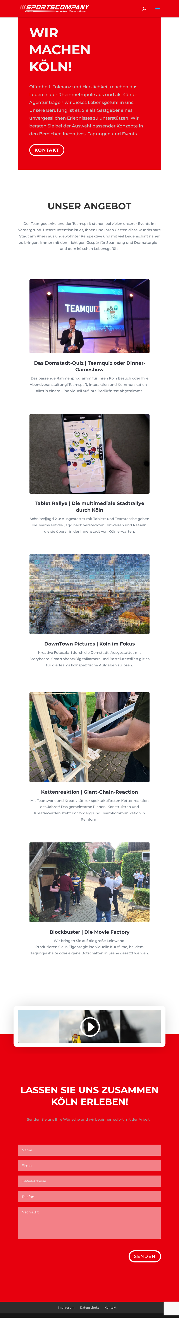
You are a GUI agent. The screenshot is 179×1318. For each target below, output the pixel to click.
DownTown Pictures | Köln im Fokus (89, 644)
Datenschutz (89, 1307)
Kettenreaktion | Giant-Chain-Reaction (89, 792)
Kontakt (46, 150)
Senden (145, 1256)
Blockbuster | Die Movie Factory (89, 932)
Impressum (66, 1307)
